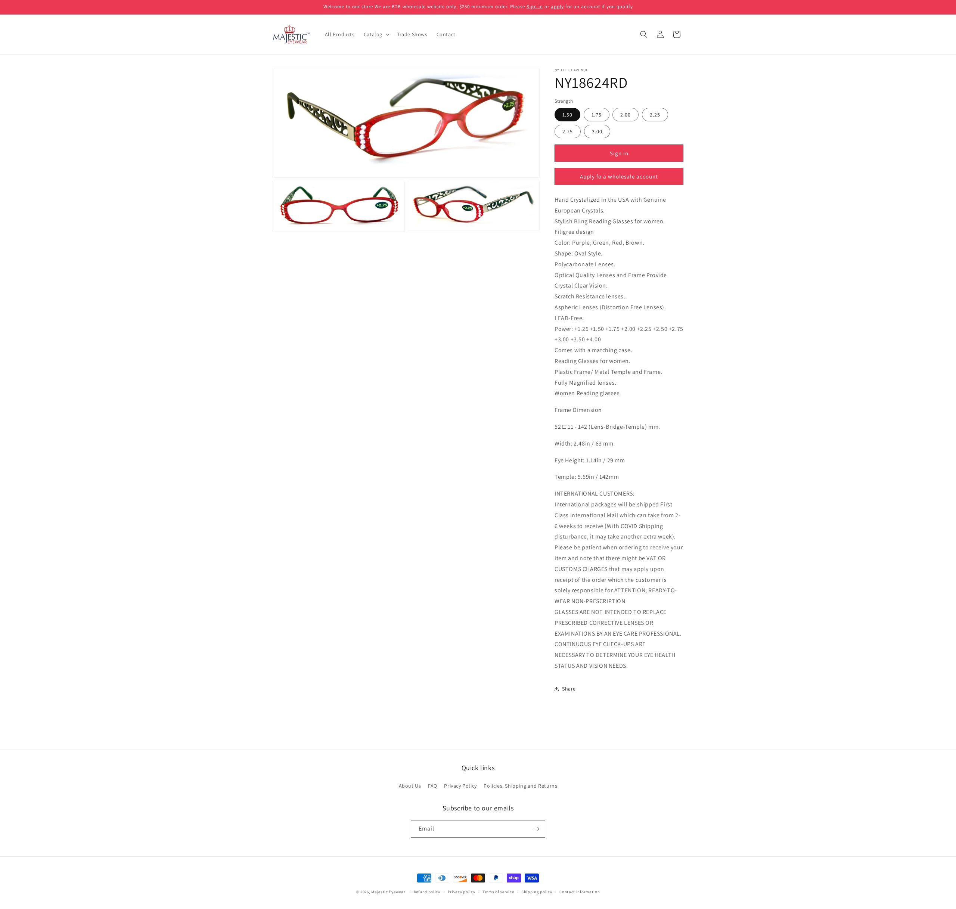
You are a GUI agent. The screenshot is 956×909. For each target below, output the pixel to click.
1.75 (597, 115)
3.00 (597, 131)
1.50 (567, 115)
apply (557, 6)
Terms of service (498, 891)
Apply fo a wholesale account (619, 176)
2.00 (625, 115)
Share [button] (569, 689)
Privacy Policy (460, 785)
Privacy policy (461, 891)
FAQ (432, 785)
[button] (375, 34)
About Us (410, 785)
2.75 (567, 131)
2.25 (655, 115)
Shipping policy (536, 891)
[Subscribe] (536, 829)
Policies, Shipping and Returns (520, 785)
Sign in (535, 6)
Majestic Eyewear (388, 891)
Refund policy (427, 891)
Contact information (579, 891)
